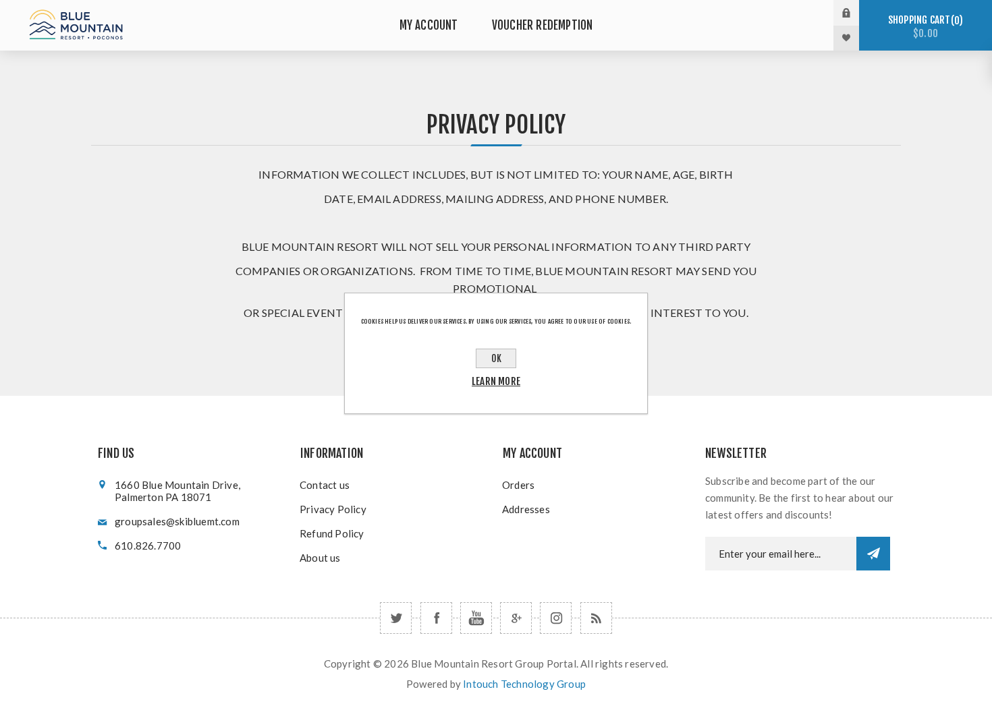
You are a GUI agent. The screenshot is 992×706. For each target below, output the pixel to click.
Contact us (325, 485)
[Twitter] (396, 618)
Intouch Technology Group (524, 684)
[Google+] (516, 618)
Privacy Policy (333, 509)
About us (320, 558)
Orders (518, 485)
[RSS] (596, 618)
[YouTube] (476, 618)
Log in (856, 13)
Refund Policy (332, 533)
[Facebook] (436, 618)
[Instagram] (556, 618)
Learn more (496, 381)
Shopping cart (923, 26)
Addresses (526, 509)
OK (496, 358)
